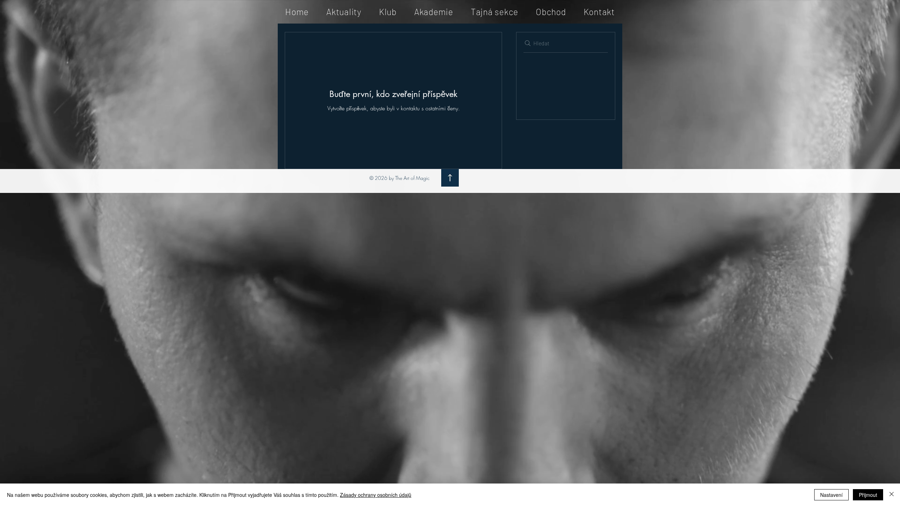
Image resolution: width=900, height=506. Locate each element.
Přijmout (868, 494)
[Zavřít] (891, 494)
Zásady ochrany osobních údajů (375, 494)
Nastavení (831, 494)
